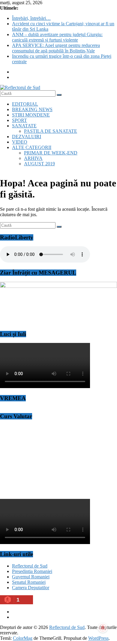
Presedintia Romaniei (32, 571)
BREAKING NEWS (32, 109)
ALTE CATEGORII (31, 147)
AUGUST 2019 (39, 163)
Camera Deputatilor (30, 587)
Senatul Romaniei (29, 582)
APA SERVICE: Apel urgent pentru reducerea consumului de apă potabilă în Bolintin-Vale (56, 48)
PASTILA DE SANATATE (50, 131)
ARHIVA (33, 158)
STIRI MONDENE (31, 114)
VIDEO (19, 142)
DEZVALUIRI (26, 136)
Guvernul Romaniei (31, 576)
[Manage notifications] (103, 628)
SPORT (19, 120)
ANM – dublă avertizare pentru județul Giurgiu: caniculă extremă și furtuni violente (57, 37)
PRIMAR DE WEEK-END (50, 152)
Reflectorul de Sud (29, 565)
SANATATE (24, 125)
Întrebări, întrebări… (31, 18)
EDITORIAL (25, 104)
